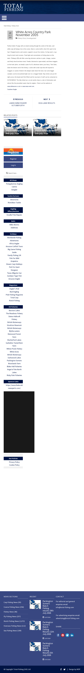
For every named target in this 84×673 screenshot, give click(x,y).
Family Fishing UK (14, 255)
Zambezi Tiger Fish (14, 276)
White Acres (14, 352)
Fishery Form (22, 38)
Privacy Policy (14, 462)
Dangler (14, 189)
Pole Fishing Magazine (14, 295)
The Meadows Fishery (14, 313)
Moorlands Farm (14, 363)
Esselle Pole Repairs (14, 215)
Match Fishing (14, 300)
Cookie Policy (14, 465)
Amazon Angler (14, 279)
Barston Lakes (14, 310)
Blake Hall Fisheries (14, 366)
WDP (78, 669)
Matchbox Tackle (14, 202)
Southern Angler (12, 89)
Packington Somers (14, 360)
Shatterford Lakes (14, 340)
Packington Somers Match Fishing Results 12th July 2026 (46, 130)
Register (13, 159)
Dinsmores (14, 199)
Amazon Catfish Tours (14, 246)
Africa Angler (14, 243)
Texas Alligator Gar (14, 273)
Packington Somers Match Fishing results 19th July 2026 (16, 130)
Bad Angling (14, 292)
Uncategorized (31, 38)
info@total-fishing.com (65, 607)
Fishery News (9, 612)
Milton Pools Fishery (14, 349)
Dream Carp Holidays (14, 264)
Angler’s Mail (14, 289)
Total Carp (14, 297)
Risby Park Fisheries (14, 375)
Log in (13, 165)
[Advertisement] (19, 422)
